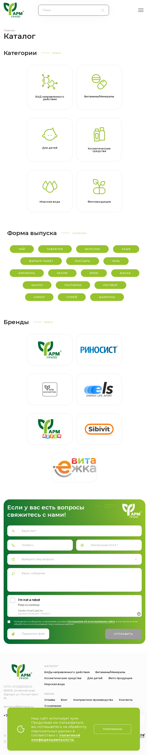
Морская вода (54, 684)
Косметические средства (62, 678)
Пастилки (73, 285)
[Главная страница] (14, 10)
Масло (37, 285)
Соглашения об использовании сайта (91, 621)
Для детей (94, 678)
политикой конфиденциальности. (55, 737)
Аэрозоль (26, 273)
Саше (126, 249)
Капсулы (92, 249)
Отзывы (49, 699)
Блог (64, 699)
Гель (116, 261)
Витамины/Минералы (110, 672)
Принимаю (112, 729)
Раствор (110, 285)
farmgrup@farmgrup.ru (18, 706)
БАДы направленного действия (67, 672)
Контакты (125, 699)
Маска (125, 273)
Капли (62, 273)
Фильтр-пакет (41, 261)
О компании (52, 705)
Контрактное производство (93, 699)
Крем (94, 273)
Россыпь (82, 261)
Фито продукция (120, 678)
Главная (9, 30)
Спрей (72, 297)
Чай (22, 249)
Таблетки (55, 249)
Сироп (39, 297)
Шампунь (107, 297)
